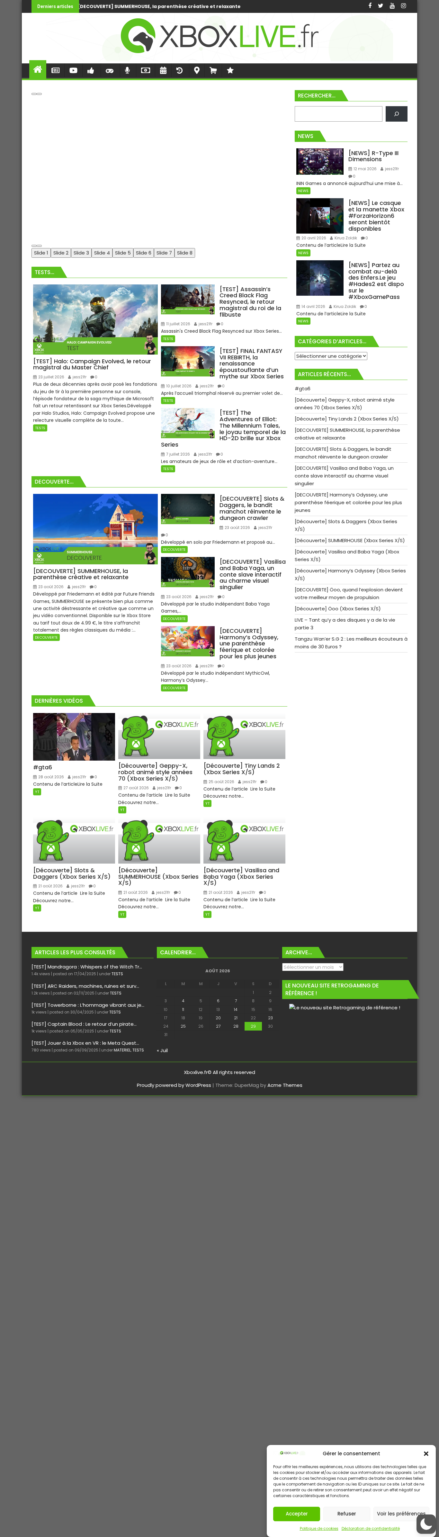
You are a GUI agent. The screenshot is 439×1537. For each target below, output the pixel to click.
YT (37, 791)
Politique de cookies (319, 1528)
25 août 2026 (221, 781)
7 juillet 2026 (177, 454)
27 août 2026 (135, 788)
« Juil (162, 1050)
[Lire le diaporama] (39, 94)
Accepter (297, 1514)
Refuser (346, 1514)
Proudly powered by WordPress (174, 1085)
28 (235, 1026)
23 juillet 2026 (50, 377)
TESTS (40, 428)
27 (218, 1026)
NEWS (303, 190)
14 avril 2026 (312, 306)
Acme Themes (284, 1085)
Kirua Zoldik (345, 238)
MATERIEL (122, 1050)
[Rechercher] (397, 114)
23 (270, 1018)
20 (218, 1018)
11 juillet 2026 (177, 324)
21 (235, 1018)
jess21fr (79, 377)
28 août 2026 (50, 777)
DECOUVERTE (46, 637)
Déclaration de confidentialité (371, 1528)
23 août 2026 (50, 586)
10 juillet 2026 (178, 386)
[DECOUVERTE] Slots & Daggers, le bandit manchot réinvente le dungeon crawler (246, 6)
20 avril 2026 (313, 238)
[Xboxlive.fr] (219, 59)
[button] (426, 1453)
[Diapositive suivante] (39, 246)
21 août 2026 (50, 886)
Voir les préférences (401, 1514)
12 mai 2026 (365, 168)
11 (183, 1009)
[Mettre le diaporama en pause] (34, 94)
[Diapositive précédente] (34, 246)
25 (183, 1026)
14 (235, 1009)
